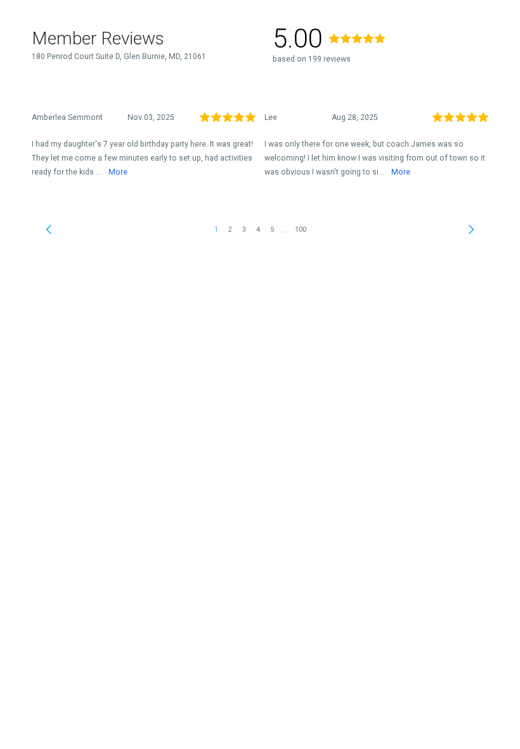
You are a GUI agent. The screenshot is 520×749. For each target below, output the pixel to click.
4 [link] (258, 229)
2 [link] (230, 229)
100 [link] (300, 229)
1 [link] (216, 229)
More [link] (117, 172)
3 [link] (244, 229)
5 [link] (272, 229)
